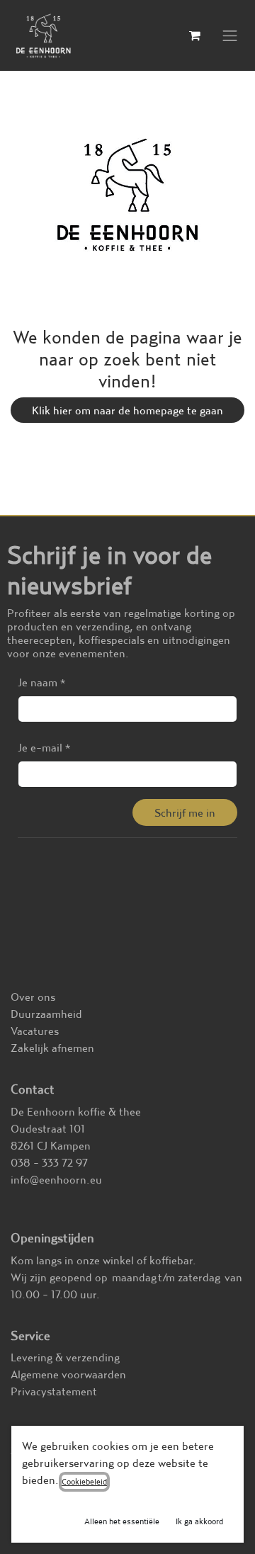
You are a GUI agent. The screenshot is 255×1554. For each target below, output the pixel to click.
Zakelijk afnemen (52, 1047)
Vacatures (35, 1030)
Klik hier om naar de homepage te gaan (127, 410)
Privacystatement (54, 1391)
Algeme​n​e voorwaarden (68, 1374)
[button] (184, 812)
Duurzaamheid (46, 1013)
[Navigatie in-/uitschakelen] (230, 35)
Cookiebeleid (84, 1481)
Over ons (33, 996)
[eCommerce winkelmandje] (195, 35)
